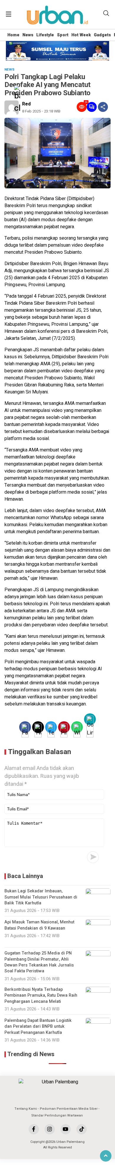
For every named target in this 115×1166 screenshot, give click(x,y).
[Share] (103, 107)
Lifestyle (45, 35)
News (27, 35)
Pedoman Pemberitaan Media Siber (69, 1109)
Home (13, 35)
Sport (62, 35)
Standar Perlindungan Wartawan (57, 1115)
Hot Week (81, 35)
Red (26, 104)
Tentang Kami (25, 1109)
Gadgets (102, 35)
